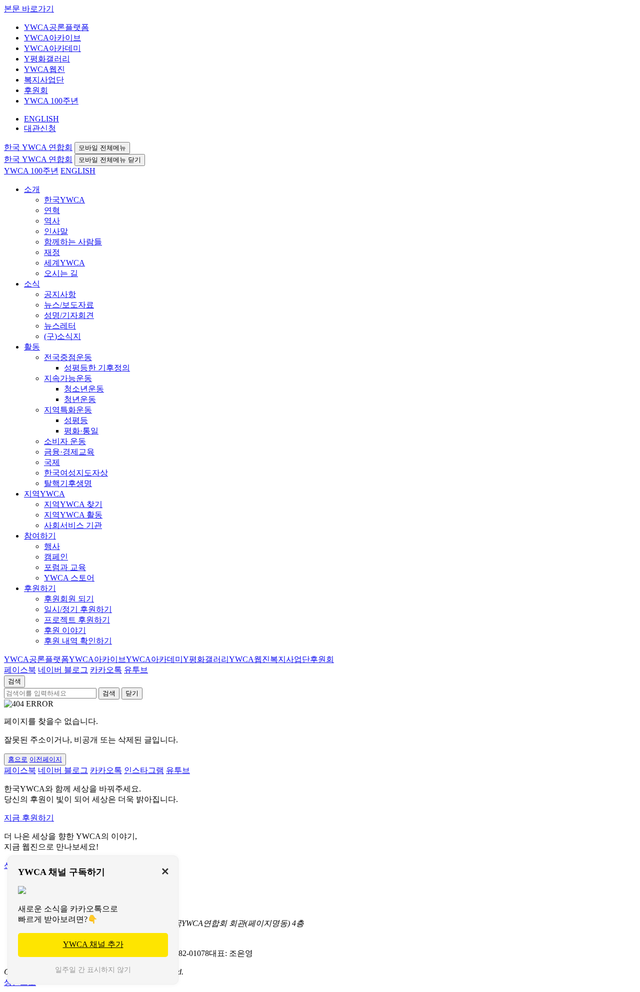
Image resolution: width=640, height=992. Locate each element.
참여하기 (40, 536)
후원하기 (40, 588)
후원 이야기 (65, 630)
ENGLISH (41, 118)
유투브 (136, 670)
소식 (32, 284)
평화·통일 (81, 430)
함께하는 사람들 (73, 242)
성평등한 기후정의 (97, 368)
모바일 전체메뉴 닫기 (109, 160)
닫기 (132, 693)
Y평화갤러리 (47, 58)
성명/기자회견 (69, 315)
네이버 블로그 (63, 670)
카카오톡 (106, 670)
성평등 (76, 420)
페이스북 (20, 670)
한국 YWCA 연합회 (38, 147)
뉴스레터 (60, 326)
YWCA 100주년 (51, 100)
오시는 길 (61, 273)
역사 (52, 220)
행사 (52, 546)
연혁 (52, 210)
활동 (32, 346)
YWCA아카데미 (52, 48)
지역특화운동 (68, 410)
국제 (52, 462)
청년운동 (80, 399)
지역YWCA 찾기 (73, 504)
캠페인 (56, 556)
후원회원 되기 (69, 598)
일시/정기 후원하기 (78, 609)
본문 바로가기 (29, 8)
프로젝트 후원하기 (77, 620)
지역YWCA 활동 (73, 514)
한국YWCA (64, 200)
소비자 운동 (65, 441)
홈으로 (18, 759)
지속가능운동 (68, 378)
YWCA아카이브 (52, 38)
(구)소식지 (62, 336)
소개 (32, 189)
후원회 (36, 90)
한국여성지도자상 (76, 472)
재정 (52, 252)
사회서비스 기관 (73, 525)
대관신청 (40, 128)
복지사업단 (44, 80)
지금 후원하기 (29, 818)
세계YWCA (64, 262)
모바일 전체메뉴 (102, 148)
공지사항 (60, 294)
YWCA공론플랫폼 (56, 27)
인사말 (56, 231)
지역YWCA (44, 494)
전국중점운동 (68, 357)
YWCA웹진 (44, 69)
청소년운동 (84, 388)
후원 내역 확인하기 (78, 640)
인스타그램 (144, 770)
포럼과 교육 (65, 567)
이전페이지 (46, 759)
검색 (14, 681)
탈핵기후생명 (68, 483)
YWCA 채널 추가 (93, 944)
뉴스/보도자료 (69, 304)
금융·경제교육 (69, 452)
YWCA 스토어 (69, 578)
